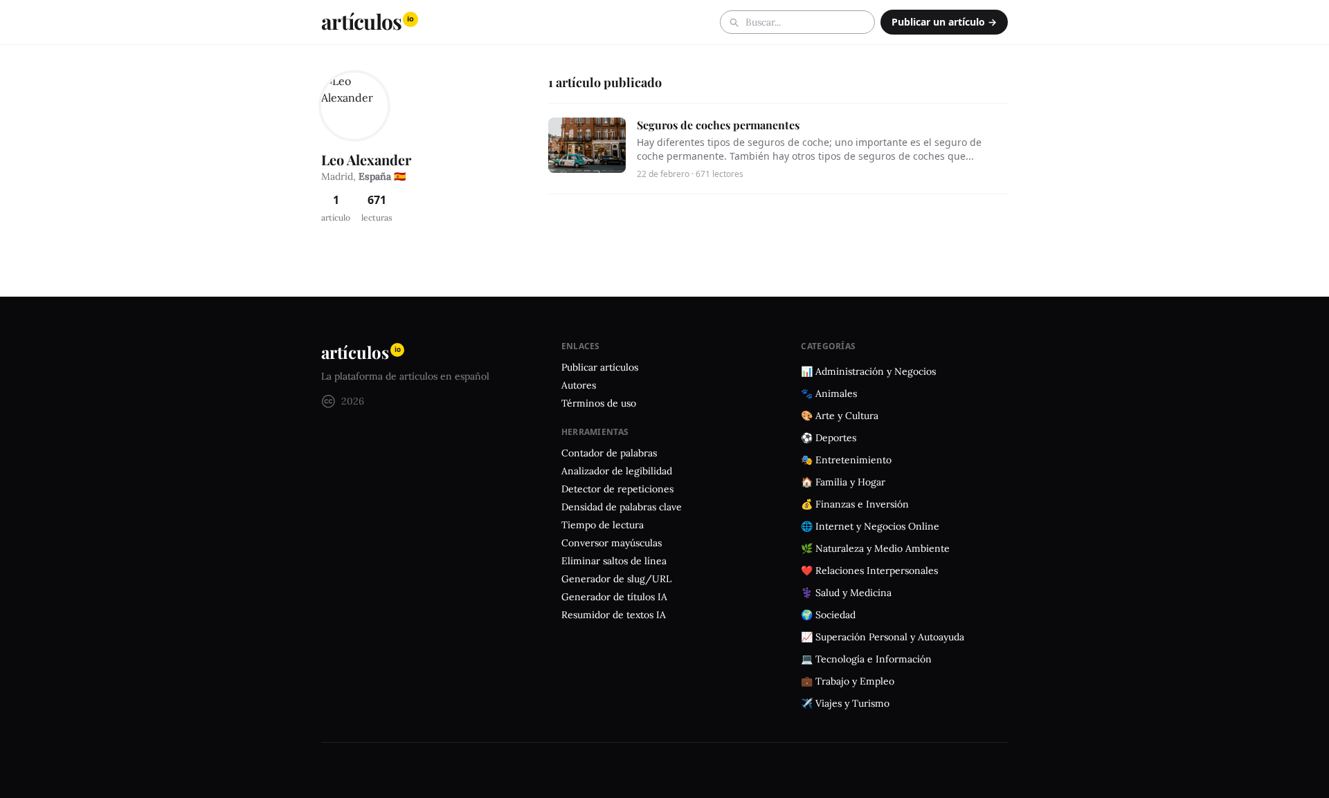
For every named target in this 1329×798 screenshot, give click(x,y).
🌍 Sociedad (828, 615)
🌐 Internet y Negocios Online (870, 526)
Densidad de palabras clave (621, 507)
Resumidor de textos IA (613, 615)
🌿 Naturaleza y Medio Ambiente (875, 548)
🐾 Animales (829, 393)
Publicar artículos (599, 367)
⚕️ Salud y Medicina (846, 592)
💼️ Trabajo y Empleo (847, 681)
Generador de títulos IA (614, 597)
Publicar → (944, 21)
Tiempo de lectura (602, 525)
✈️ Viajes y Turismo (845, 703)
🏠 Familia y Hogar (843, 482)
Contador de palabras (609, 453)
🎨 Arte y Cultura (839, 415)
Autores (578, 385)
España (375, 176)
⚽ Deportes (828, 438)
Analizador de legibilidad (616, 471)
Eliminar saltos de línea (614, 561)
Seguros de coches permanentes (718, 125)
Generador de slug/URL (616, 579)
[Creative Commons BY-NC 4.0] (328, 401)
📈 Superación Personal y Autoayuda (882, 637)
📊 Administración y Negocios (868, 371)
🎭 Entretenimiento (846, 460)
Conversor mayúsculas (611, 543)
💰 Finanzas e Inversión (855, 504)
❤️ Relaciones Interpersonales (869, 570)
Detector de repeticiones (617, 489)
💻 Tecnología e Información (866, 659)
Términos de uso (598, 403)
